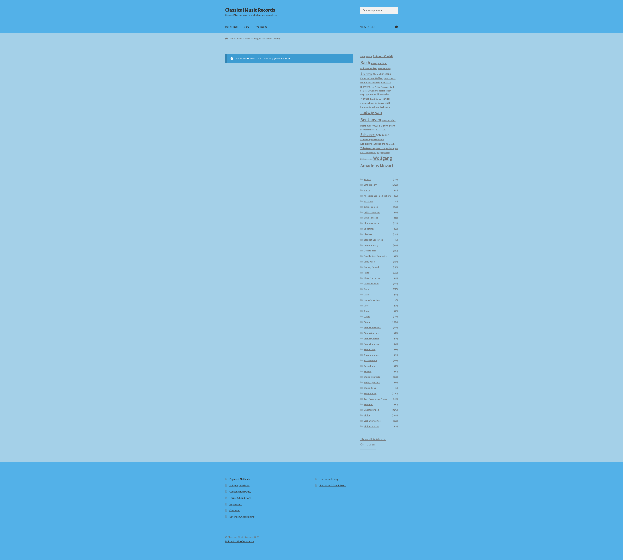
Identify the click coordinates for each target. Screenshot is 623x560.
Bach (365, 63)
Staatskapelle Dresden (372, 139)
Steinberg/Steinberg (372, 144)
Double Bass (366, 82)
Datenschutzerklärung (242, 516)
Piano (392, 125)
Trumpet (368, 404)
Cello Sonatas (371, 217)
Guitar (367, 289)
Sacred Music (370, 360)
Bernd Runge (384, 68)
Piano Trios (369, 349)
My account (261, 26)
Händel (386, 99)
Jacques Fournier (369, 103)
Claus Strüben (375, 78)
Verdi (373, 152)
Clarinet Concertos (373, 239)
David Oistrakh (390, 79)
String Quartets (372, 376)
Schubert (368, 134)
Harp (366, 294)
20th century (370, 184)
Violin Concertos (372, 420)
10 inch (367, 179)
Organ (367, 316)
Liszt (387, 102)
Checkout (234, 510)
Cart (246, 26)
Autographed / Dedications (377, 195)
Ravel (372, 129)
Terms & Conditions (240, 497)
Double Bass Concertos (375, 256)
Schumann (382, 135)
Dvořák (376, 82)
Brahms (366, 73)
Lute (366, 305)
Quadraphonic (371, 354)
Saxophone (369, 366)
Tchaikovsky (368, 148)
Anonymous (366, 56)
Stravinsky (390, 144)
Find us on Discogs (329, 479)
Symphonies (370, 393)
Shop (239, 38)
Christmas (369, 228)
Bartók (374, 63)
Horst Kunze (375, 99)
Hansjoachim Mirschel (378, 94)
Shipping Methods (239, 485)
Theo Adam (380, 149)
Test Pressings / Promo (375, 398)
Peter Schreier (380, 125)
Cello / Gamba (371, 206)
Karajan (381, 103)
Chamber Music (371, 223)
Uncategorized (371, 409)
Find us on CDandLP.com (332, 485)
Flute (366, 272)
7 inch (367, 190)
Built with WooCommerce (239, 541)
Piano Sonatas (371, 343)
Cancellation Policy (240, 491)
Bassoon (368, 201)
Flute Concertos (372, 278)
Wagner (380, 152)
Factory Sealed (371, 267)
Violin (367, 415)
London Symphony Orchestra (375, 107)
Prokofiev (365, 129)
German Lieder (371, 283)
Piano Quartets (371, 333)
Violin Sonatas (371, 426)
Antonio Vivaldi (383, 56)
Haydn (364, 99)
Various (389, 148)
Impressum (235, 504)
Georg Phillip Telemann (379, 87)
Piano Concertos (372, 327)
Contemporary (371, 245)
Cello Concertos (372, 212)
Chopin (376, 74)
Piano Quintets (371, 338)
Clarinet (368, 234)
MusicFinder (231, 26)
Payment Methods (239, 479)
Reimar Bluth (381, 130)
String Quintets (372, 382)
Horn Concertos (372, 300)
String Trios (370, 387)
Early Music (369, 261)
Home (232, 38)
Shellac (367, 371)
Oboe (366, 311)
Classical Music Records (250, 10)
